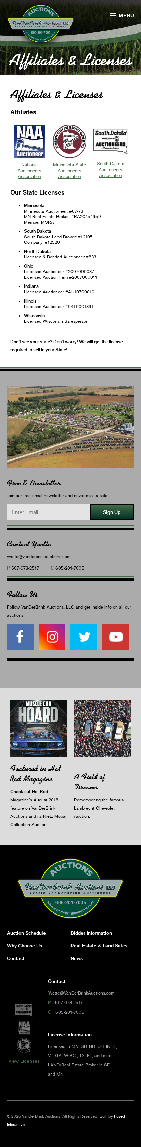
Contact (15, 958)
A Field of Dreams (89, 782)
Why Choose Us (24, 945)
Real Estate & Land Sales (98, 945)
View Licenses (24, 1060)
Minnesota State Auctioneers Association (69, 170)
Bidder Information (91, 933)
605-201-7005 (69, 568)
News (76, 958)
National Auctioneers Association (29, 170)
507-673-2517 (25, 568)
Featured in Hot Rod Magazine (35, 773)
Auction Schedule (26, 933)
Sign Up (111, 512)
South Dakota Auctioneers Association (110, 169)
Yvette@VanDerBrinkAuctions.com (81, 993)
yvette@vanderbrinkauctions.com (38, 556)
